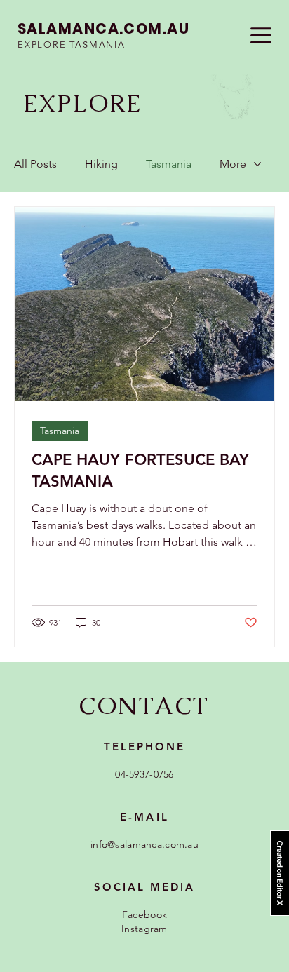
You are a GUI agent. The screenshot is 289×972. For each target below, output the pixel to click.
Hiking (101, 163)
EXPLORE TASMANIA (72, 44)
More (233, 163)
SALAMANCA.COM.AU (103, 28)
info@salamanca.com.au (144, 844)
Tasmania (168, 163)
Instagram (144, 928)
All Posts (35, 163)
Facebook (144, 914)
